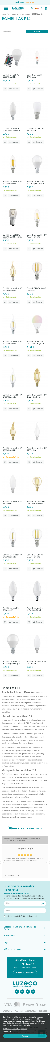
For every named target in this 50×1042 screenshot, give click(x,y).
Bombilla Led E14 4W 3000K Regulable (11, 76)
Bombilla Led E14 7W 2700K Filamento (35, 556)
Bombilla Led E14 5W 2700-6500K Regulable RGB (35, 343)
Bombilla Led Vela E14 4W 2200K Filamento (12, 289)
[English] (38, 8)
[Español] (36, 8)
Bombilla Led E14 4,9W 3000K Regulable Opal (11, 663)
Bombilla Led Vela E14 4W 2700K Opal (37, 449)
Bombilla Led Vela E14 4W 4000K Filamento (37, 236)
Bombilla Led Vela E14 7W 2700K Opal (37, 663)
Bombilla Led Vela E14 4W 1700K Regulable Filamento (37, 396)
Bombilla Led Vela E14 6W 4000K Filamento (12, 183)
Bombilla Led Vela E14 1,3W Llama (35, 76)
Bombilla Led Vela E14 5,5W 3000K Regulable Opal (11, 130)
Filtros (38, 31)
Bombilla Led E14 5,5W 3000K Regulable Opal (36, 183)
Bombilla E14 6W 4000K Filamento (36, 289)
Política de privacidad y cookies (15, 1029)
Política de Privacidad (29, 916)
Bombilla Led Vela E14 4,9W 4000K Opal (35, 609)
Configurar (7, 1031)
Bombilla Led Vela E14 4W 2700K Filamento (12, 396)
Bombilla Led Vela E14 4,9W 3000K (11, 609)
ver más (39, 829)
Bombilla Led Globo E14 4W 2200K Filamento (36, 503)
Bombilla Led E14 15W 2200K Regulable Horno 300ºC (12, 236)
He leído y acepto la (21, 916)
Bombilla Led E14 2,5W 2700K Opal (36, 129)
